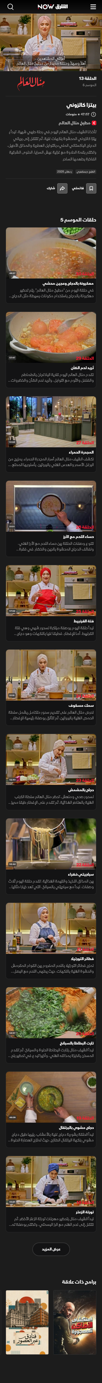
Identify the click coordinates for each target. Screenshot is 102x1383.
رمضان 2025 (64, 171)
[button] (27, 60)
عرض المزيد (51, 1249)
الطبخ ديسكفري (85, 171)
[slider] (51, 66)
